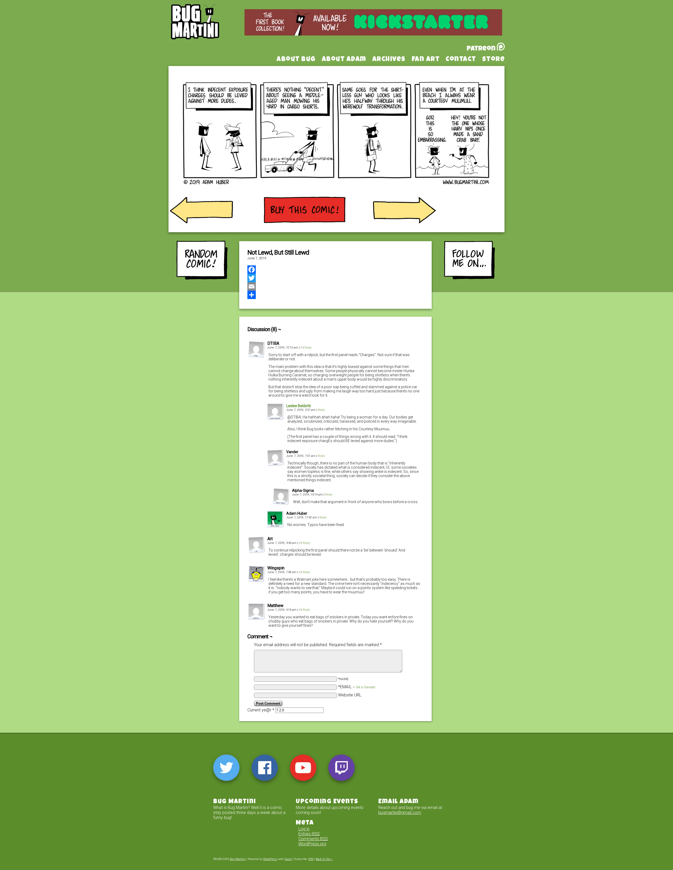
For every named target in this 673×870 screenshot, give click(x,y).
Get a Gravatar (365, 687)
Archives (389, 59)
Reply (308, 347)
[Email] (335, 286)
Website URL (349, 694)
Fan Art (426, 59)
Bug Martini (208, 30)
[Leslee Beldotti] (275, 418)
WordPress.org (312, 843)
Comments (313, 838)
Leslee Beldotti (298, 406)
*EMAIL (356, 686)
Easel (288, 859)
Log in (303, 828)
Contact (461, 59)
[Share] (335, 295)
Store (493, 59)
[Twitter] (335, 278)
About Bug (296, 59)
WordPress (270, 859)
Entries (309, 833)
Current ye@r (260, 709)
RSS (310, 859)
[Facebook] (335, 269)
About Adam (344, 59)
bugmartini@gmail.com (399, 812)
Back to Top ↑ (324, 859)
